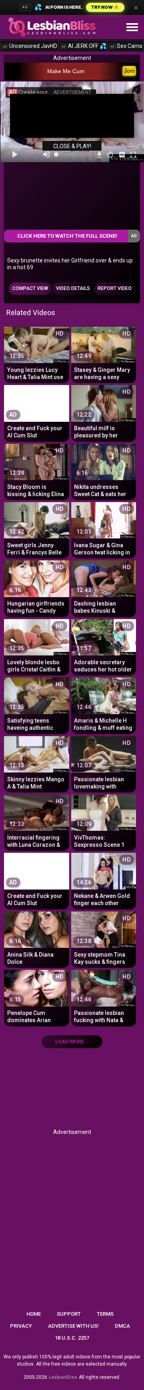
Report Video (115, 288)
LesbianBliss (63, 1377)
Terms (105, 1314)
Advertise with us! (73, 1326)
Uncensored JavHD (30, 46)
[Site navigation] (132, 27)
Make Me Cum (65, 71)
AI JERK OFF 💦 (84, 46)
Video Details (73, 288)
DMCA (122, 1326)
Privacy (21, 1326)
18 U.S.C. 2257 (72, 1338)
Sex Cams (126, 46)
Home (33, 1314)
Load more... (72, 1041)
